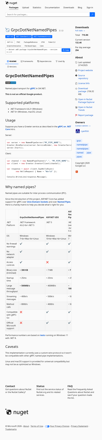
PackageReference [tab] (30, 42)
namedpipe (82, 144)
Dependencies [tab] (45, 61)
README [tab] (13, 61)
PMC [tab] (18, 42)
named (80, 152)
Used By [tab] (61, 61)
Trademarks (11, 429)
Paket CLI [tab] (51, 42)
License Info (84, 83)
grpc (79, 140)
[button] (66, 50)
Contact (10, 386)
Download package (83, 90)
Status (40, 386)
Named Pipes (63, 201)
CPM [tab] (43, 42)
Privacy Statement (79, 426)
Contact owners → (82, 126)
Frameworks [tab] (28, 61)
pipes (79, 156)
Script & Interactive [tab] (14, 46)
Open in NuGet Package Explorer (86, 101)
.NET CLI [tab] (10, 42)
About (26, 426)
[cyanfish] (78, 131)
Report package (85, 115)
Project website (85, 70)
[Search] (92, 14)
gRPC (32, 88)
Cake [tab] (42, 46)
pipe (89, 152)
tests (42, 335)
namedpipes (82, 148)
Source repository (83, 77)
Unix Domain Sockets (37, 201)
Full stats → (80, 30)
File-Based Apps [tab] (30, 46)
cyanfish (85, 131)
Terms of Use (37, 426)
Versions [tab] (13, 66)
